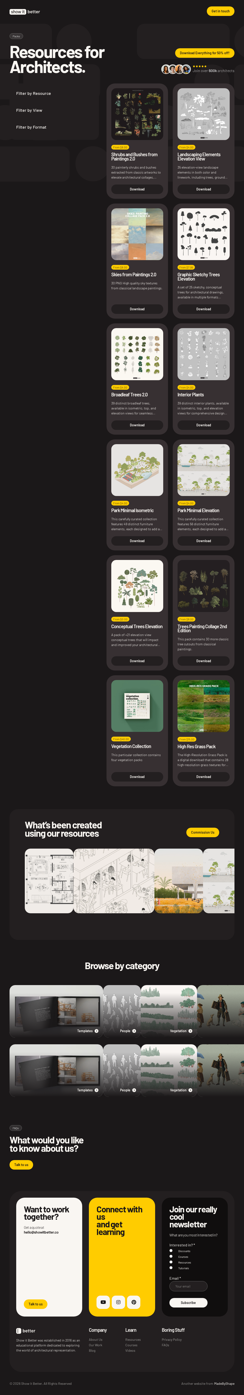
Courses (183, 1256)
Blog (92, 1350)
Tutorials (183, 1268)
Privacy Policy (172, 1339)
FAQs (165, 1345)
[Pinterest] (133, 1302)
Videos (130, 1350)
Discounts (184, 1251)
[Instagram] (118, 1302)
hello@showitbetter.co (41, 1232)
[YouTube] (103, 1302)
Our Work (95, 1345)
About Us (95, 1339)
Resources (184, 1262)
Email (175, 1278)
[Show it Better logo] (25, 12)
